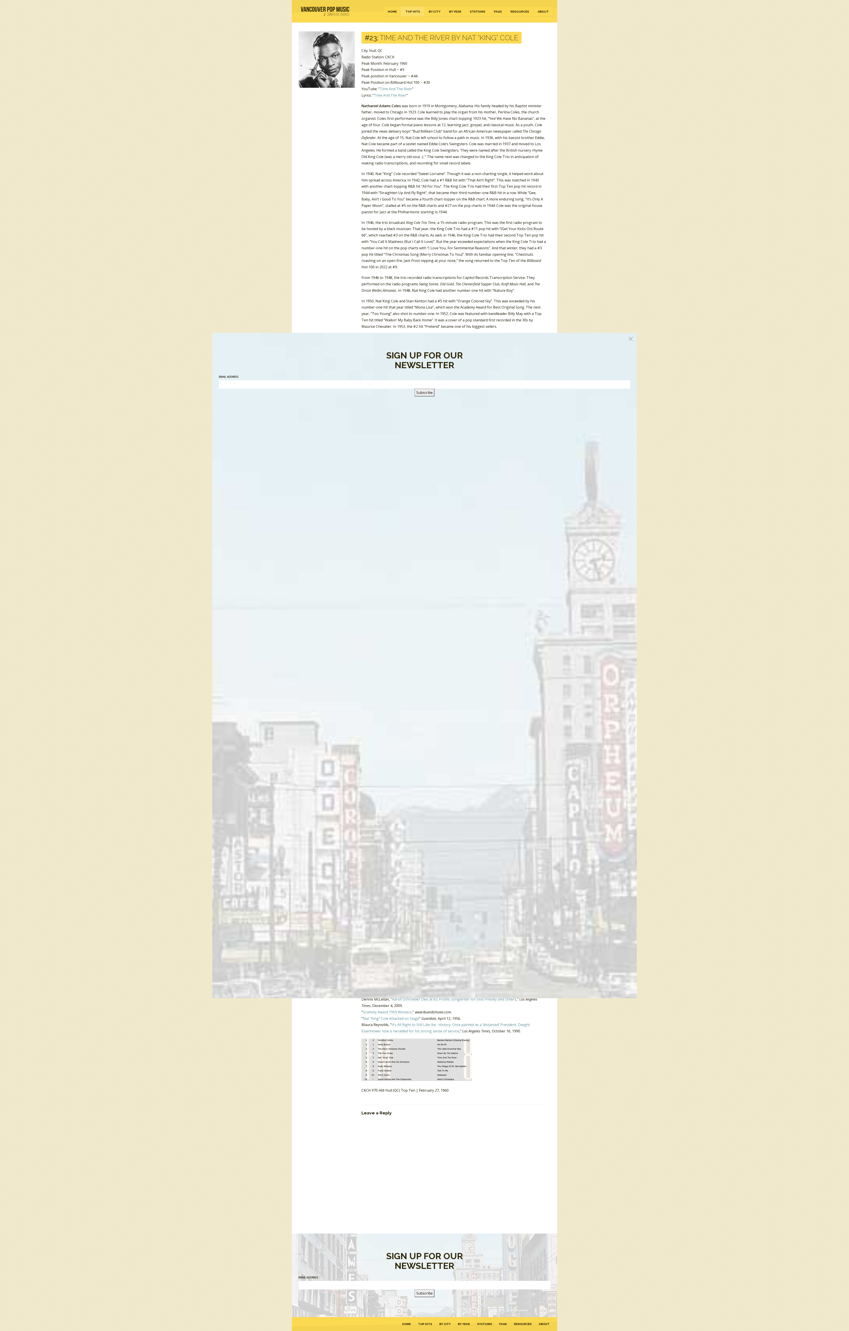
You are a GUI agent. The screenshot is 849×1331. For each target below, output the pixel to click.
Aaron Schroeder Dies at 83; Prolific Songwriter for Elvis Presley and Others (454, 999)
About (543, 11)
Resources (520, 11)
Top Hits (412, 11)
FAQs (498, 11)
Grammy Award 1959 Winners (387, 1012)
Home (392, 11)
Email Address (308, 1277)
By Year (455, 11)
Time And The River (396, 88)
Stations (477, 11)
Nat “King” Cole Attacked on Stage (391, 1018)
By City (434, 11)
